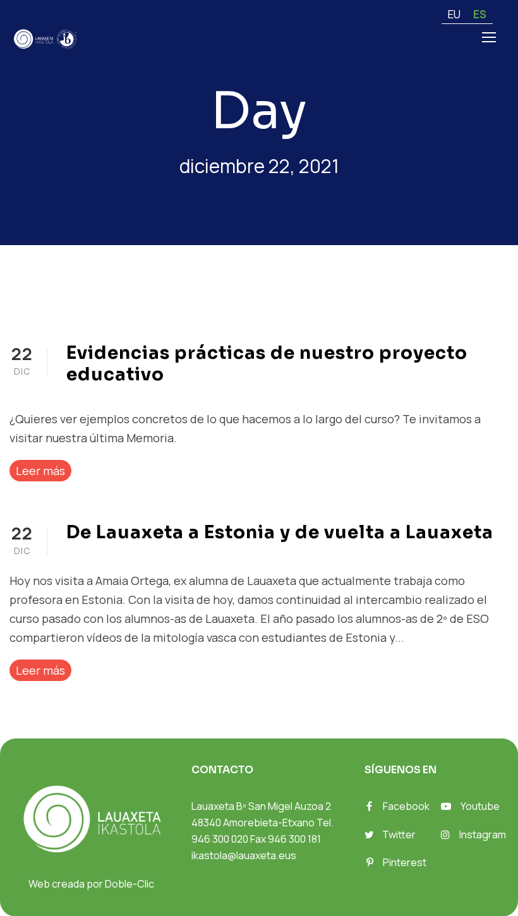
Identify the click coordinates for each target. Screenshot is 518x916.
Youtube (480, 806)
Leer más (40, 470)
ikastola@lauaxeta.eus (243, 855)
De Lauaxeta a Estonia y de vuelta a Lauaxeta (279, 532)
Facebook (406, 806)
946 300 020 (219, 839)
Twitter (399, 834)
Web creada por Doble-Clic (91, 884)
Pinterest (404, 862)
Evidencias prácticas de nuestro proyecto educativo (266, 363)
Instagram (482, 834)
